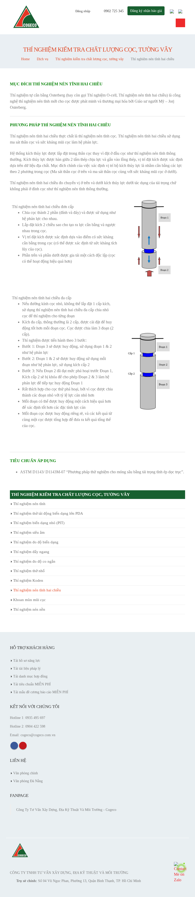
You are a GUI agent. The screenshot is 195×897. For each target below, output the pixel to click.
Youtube (23, 745)
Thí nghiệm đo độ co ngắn (34, 561)
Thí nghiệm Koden (28, 580)
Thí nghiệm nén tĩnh (29, 504)
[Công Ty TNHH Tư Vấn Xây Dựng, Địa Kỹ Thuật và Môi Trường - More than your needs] (26, 17)
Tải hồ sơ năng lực (26, 660)
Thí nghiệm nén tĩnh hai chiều (37, 590)
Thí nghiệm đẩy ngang (31, 552)
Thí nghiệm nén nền (29, 609)
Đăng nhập (82, 11)
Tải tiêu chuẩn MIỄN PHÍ (32, 684)
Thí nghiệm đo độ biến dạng (35, 542)
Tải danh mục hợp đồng (30, 676)
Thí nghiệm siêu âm (29, 532)
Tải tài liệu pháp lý (27, 668)
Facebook (14, 745)
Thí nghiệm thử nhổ (29, 571)
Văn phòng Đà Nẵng (28, 781)
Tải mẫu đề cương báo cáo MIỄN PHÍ (40, 692)
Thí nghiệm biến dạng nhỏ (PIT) (38, 523)
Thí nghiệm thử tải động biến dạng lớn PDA (48, 513)
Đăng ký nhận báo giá (146, 11)
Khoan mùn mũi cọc (29, 600)
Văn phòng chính (25, 773)
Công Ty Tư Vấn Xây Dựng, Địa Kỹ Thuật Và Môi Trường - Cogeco (66, 810)
